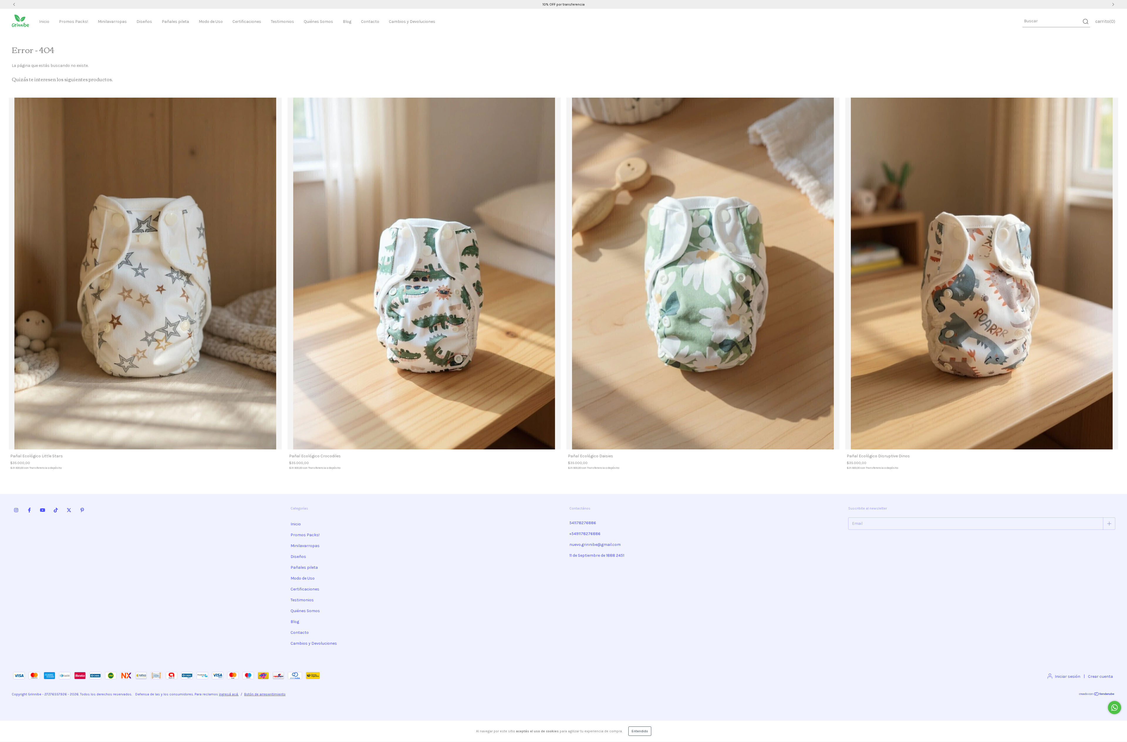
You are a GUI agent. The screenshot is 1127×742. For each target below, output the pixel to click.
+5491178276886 (584, 533)
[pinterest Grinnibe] (82, 510)
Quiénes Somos (318, 21)
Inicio (44, 21)
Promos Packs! (73, 21)
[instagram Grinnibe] (16, 510)
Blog (347, 21)
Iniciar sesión (1067, 676)
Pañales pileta (175, 21)
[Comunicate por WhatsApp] (1114, 707)
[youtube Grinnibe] (42, 510)
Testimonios (282, 21)
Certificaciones (246, 21)
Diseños (144, 21)
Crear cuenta (1100, 676)
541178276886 (582, 522)
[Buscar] (1085, 21)
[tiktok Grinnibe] (55, 510)
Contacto (370, 21)
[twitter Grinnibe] (69, 510)
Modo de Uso (211, 21)
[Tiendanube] (1097, 695)
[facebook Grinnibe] (29, 510)
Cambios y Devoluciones (412, 21)
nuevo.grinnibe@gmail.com (595, 544)
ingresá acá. (229, 694)
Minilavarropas (112, 21)
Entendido (640, 731)
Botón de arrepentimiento (265, 694)
